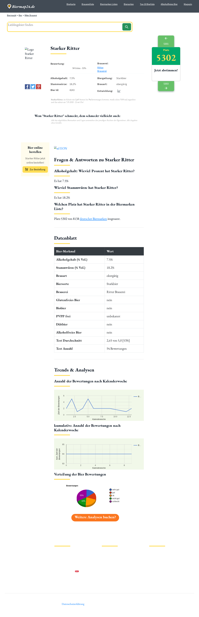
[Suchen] (126, 27)
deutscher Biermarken (93, 219)
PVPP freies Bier (108, 571)
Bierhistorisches (108, 576)
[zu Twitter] (32, 86)
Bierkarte (71, 4)
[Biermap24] (21, 6)
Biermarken (107, 561)
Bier (20, 15)
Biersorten (129, 4)
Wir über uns (59, 566)
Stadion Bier (107, 566)
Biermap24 (11, 15)
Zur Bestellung (37, 169)
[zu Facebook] (27, 86)
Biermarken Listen (109, 4)
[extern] (159, 553)
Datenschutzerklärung (63, 561)
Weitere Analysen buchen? (95, 517)
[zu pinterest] (38, 86)
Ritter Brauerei (31, 15)
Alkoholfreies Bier (169, 4)
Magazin (188, 4)
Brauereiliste (88, 4)
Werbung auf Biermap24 (64, 571)
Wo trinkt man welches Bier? (114, 581)
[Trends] (118, 90)
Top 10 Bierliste (147, 4)
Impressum (59, 556)
